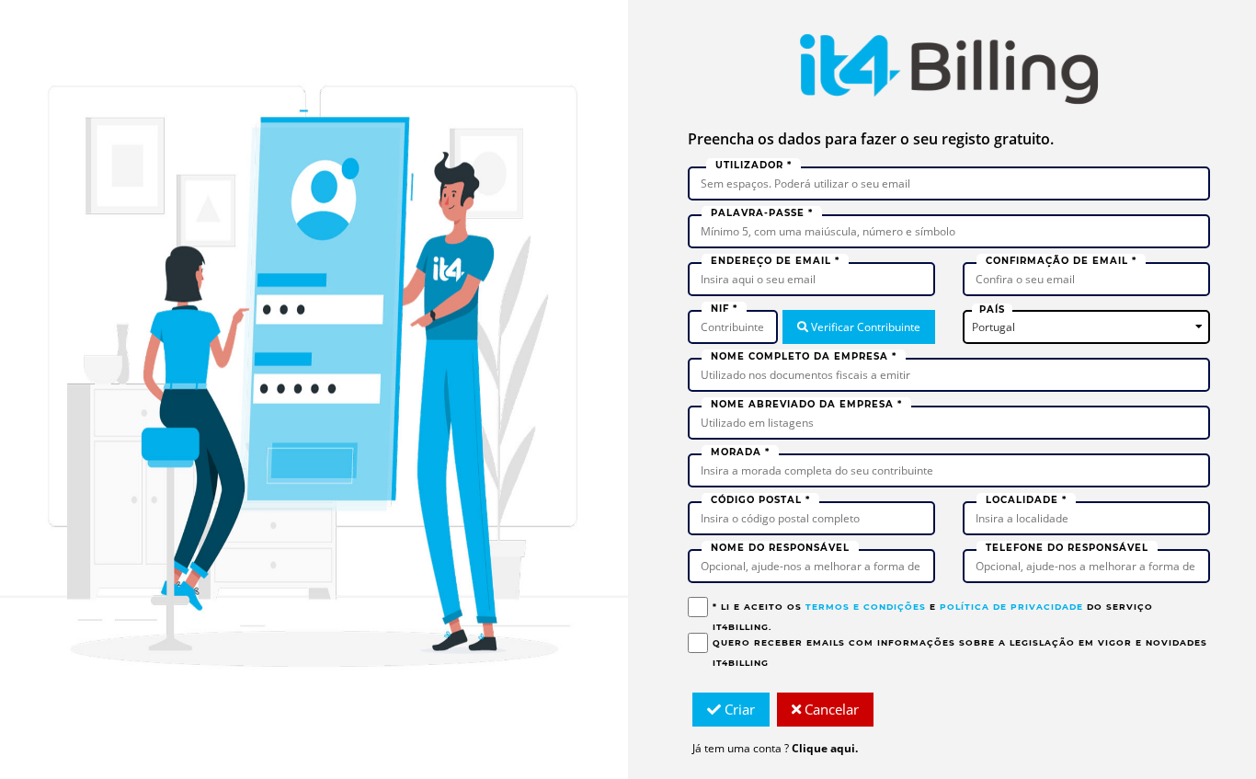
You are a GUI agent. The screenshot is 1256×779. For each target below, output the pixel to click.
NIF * (724, 309)
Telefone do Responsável (1067, 548)
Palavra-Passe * (762, 213)
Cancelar (830, 709)
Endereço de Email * (775, 261)
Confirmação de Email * (1061, 261)
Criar (738, 709)
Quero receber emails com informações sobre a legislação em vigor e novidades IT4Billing (960, 652)
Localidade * (1026, 500)
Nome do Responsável (780, 548)
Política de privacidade (1011, 606)
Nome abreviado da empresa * (806, 404)
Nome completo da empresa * (803, 356)
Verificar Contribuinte (864, 327)
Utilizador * (753, 165)
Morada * (740, 452)
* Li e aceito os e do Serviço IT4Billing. (933, 616)
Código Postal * (760, 500)
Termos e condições (865, 606)
